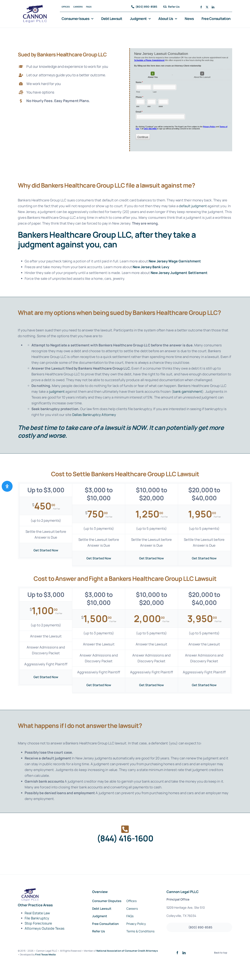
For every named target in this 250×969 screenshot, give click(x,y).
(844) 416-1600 (125, 838)
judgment (57, 391)
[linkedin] (213, 7)
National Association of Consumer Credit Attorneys (127, 950)
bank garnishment (187, 391)
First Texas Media (45, 954)
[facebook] (201, 7)
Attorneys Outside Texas (45, 928)
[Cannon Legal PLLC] (36, 6)
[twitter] (207, 7)
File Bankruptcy (37, 918)
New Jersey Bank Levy (151, 267)
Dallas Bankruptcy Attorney (94, 414)
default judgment (193, 206)
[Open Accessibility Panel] (7, 486)
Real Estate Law (37, 913)
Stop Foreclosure (38, 923)
